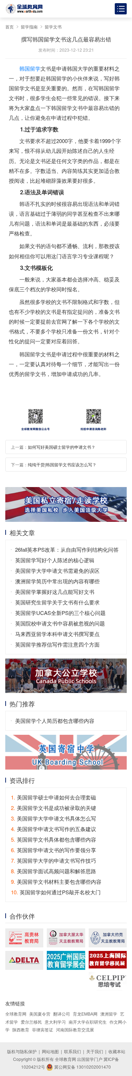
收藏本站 (116, 1051)
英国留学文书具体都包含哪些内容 (53, 839)
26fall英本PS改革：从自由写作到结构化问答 (67, 549)
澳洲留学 (108, 1014)
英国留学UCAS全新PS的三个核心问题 (60, 612)
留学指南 (29, 27)
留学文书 (53, 27)
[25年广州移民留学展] (66, 960)
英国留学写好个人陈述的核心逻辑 (54, 560)
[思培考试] (108, 981)
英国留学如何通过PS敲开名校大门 (56, 892)
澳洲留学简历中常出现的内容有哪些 (57, 581)
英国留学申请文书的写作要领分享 (53, 850)
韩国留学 (29, 68)
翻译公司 (61, 1014)
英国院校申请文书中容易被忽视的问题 (60, 623)
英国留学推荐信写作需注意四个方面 (57, 644)
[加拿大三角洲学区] (24, 960)
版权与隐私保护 (22, 1051)
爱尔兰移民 (31, 1022)
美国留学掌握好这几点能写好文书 (54, 591)
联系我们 (72, 1051)
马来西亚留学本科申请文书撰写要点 (57, 633)
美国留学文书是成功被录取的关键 (53, 807)
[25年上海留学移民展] (108, 959)
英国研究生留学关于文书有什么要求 (57, 602)
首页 (9, 27)
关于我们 (94, 1051)
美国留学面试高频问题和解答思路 (53, 871)
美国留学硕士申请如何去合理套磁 (53, 797)
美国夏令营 (39, 1014)
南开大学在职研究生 (88, 1022)
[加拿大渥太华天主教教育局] (66, 937)
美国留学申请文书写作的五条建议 (53, 828)
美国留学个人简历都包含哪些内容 (54, 720)
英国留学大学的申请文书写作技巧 (53, 860)
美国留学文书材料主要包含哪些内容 (56, 881)
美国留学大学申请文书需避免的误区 (57, 570)
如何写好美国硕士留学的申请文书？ (61, 447)
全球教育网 (15, 1014)
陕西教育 (20, 1029)
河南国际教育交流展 (75, 1029)
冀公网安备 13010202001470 (82, 1067)
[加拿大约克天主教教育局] (108, 937)
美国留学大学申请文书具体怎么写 (53, 818)
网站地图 (50, 1051)
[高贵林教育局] (24, 937)
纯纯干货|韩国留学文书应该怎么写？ (62, 464)
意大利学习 (55, 1022)
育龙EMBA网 (85, 1014)
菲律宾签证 (42, 1029)
